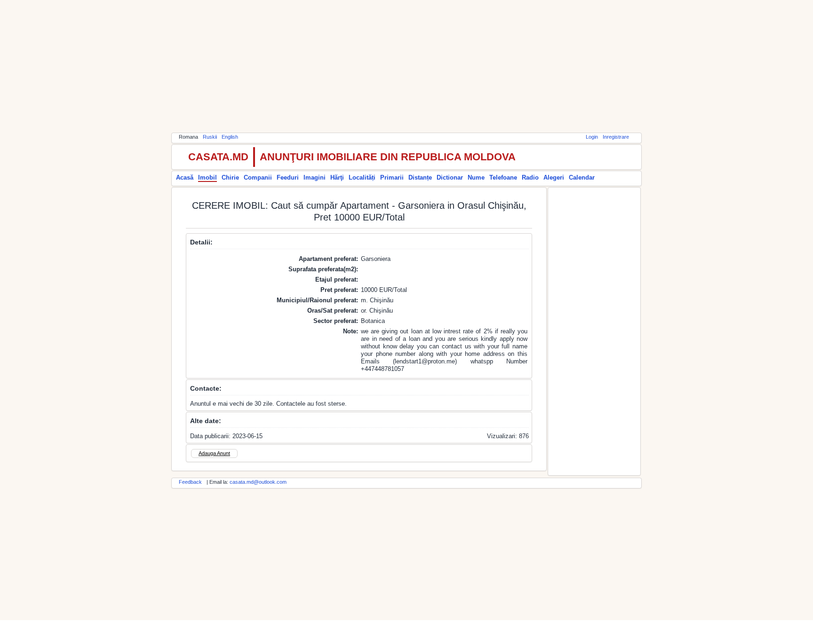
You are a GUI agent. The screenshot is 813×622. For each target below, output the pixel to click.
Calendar (582, 177)
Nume (476, 177)
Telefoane (503, 177)
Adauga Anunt (214, 453)
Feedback (190, 482)
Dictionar (450, 177)
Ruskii (210, 137)
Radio (530, 177)
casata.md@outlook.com (258, 482)
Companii (258, 177)
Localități (362, 177)
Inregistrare (616, 137)
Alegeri (553, 177)
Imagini (314, 177)
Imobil (207, 177)
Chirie (230, 177)
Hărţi (337, 177)
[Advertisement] (406, 66)
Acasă (184, 177)
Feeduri (288, 177)
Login (592, 137)
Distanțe (420, 177)
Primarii (392, 177)
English (230, 137)
